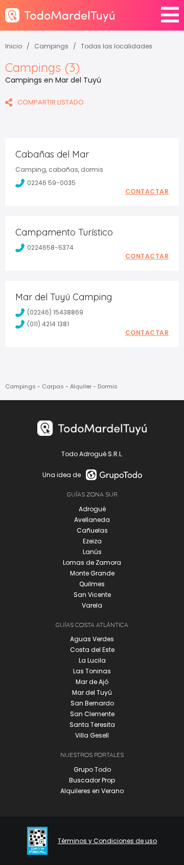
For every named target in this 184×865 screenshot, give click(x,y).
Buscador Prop (92, 780)
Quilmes (92, 584)
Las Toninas (92, 671)
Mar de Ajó (92, 681)
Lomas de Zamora (92, 562)
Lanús (92, 551)
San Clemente (92, 714)
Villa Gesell (92, 735)
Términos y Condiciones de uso (107, 841)
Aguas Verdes (92, 639)
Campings (51, 46)
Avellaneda (92, 519)
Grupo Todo (92, 769)
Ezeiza (92, 541)
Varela (92, 605)
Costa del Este (92, 649)
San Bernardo (92, 703)
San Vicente (92, 594)
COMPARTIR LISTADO (50, 102)
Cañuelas (92, 530)
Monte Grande (92, 573)
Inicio (13, 46)
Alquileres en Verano (92, 791)
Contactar (147, 192)
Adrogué (92, 509)
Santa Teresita (92, 724)
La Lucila (92, 660)
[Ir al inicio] (59, 15)
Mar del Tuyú (92, 692)
